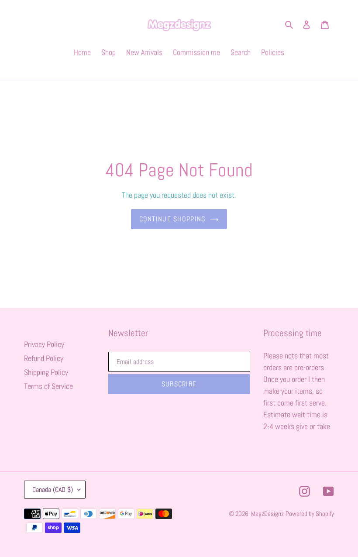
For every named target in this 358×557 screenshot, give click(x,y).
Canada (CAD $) (52, 489)
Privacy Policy (44, 344)
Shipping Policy (46, 372)
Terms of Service (48, 386)
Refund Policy (43, 358)
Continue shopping (172, 218)
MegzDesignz (267, 513)
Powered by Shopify (310, 513)
